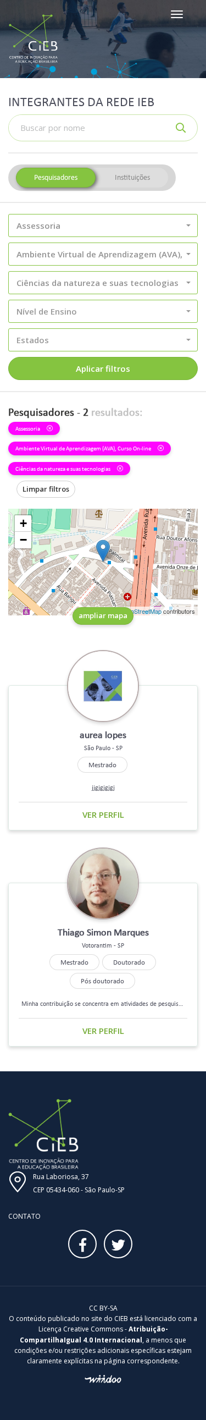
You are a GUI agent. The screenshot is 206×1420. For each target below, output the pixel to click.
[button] (103, 225)
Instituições (132, 177)
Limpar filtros (46, 489)
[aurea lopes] (103, 551)
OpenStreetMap (140, 611)
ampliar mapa (103, 615)
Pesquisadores (55, 177)
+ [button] (23, 523)
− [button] (23, 540)
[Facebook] (82, 1244)
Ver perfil (103, 814)
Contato (24, 1216)
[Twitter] (118, 1244)
